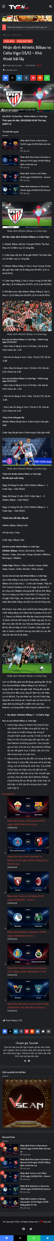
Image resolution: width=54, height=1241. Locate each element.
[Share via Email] (43, 1031)
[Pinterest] (26, 1031)
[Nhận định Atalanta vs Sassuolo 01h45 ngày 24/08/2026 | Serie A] (10, 190)
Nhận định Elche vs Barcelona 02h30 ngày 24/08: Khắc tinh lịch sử (35, 144)
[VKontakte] (37, 1031)
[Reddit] (32, 1031)
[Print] (48, 1031)
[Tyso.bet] (18, 6)
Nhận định (16, 35)
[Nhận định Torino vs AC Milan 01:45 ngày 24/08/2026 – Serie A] (10, 177)
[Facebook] (5, 1031)
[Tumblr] (21, 1031)
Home (8, 35)
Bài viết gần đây (8, 794)
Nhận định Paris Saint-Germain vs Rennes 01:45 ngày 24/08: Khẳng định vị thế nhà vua (35, 161)
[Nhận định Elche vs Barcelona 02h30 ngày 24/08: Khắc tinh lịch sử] (10, 144)
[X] (10, 1031)
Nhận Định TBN (24, 41)
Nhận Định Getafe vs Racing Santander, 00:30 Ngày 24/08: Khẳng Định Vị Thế (34, 1202)
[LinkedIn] (16, 1031)
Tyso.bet (47, 1222)
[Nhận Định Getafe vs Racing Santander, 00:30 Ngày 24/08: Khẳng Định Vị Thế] (10, 1202)
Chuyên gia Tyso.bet (13, 65)
